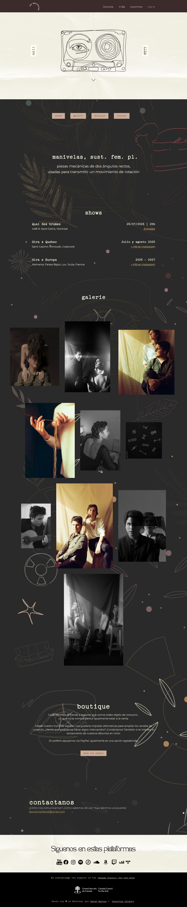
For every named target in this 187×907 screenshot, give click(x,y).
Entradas (149, 229)
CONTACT (121, 116)
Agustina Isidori (123, 901)
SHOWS (58, 116)
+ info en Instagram (143, 246)
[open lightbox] (34, 357)
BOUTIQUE (99, 116)
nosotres (136, 7)
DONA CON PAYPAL (93, 753)
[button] (151, 7)
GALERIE (78, 116)
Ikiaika (108, 7)
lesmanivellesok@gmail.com (47, 811)
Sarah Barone (98, 901)
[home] (34, 6)
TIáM (122, 7)
